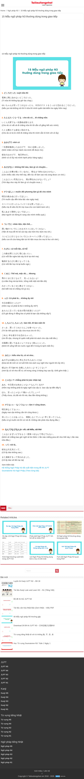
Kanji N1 (4, 709)
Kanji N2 (4, 705)
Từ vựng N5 (6, 720)
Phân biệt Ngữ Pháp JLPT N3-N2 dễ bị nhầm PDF (41, 537)
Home (2, 11)
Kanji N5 (4, 693)
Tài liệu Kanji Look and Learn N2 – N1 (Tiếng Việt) (34, 590)
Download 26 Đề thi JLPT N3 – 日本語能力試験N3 (34, 626)
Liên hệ (47, 771)
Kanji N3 (4, 701)
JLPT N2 (4, 679)
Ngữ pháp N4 (6, 750)
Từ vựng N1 (6, 736)
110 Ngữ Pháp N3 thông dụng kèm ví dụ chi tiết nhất (41, 558)
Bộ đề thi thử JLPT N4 (23, 599)
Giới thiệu (38, 771)
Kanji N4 (4, 697)
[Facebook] (42, 773)
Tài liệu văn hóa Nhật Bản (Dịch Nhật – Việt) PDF (34, 608)
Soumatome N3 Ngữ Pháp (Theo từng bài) (20, 471)
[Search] (57, 571)
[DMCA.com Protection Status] (60, 776)
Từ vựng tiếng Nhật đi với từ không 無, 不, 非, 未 (34, 634)
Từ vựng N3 (6, 728)
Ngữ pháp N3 (13, 11)
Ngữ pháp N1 (6, 762)
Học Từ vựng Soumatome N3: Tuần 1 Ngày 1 (32, 643)
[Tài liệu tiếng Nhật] (42, 3)
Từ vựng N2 (6, 732)
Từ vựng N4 (6, 724)
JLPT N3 (4, 675)
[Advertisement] (42, 36)
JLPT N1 (4, 683)
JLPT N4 (4, 671)
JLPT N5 (4, 667)
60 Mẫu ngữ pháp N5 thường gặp (27, 617)
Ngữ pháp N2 (6, 758)
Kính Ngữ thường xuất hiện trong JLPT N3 (13, 558)
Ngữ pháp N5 (6, 746)
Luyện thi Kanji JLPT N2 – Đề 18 (27, 581)
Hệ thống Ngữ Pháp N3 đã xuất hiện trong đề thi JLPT (25, 468)
